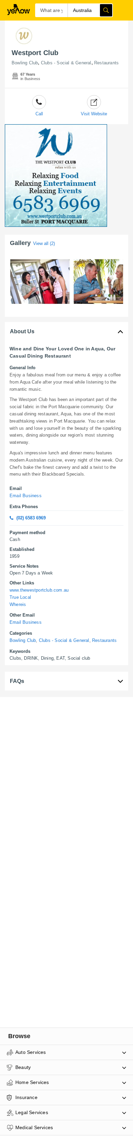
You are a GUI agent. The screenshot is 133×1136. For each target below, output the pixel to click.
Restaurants (106, 62)
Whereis (18, 604)
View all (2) (44, 243)
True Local (20, 597)
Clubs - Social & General (66, 62)
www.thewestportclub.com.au (39, 590)
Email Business (26, 495)
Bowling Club (25, 62)
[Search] (106, 10)
